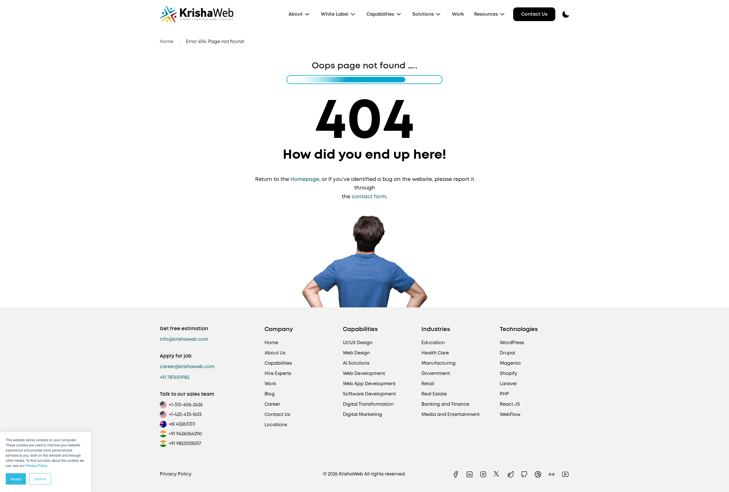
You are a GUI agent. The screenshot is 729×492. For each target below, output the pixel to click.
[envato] (511, 474)
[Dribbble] (538, 474)
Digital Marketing (362, 414)
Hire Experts (278, 373)
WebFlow (510, 414)
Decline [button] (40, 478)
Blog (270, 394)
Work (458, 14)
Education (433, 343)
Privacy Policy (36, 465)
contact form (369, 196)
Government (435, 373)
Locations (276, 425)
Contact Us (534, 14)
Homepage (304, 179)
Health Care (435, 353)
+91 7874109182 (174, 377)
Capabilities (380, 14)
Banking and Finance (445, 404)
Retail (427, 384)
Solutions (423, 14)
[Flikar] (552, 474)
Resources (486, 14)
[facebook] (456, 474)
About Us (275, 353)
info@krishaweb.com (184, 339)
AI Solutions (356, 363)
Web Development (364, 373)
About (295, 14)
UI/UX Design (357, 343)
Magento (510, 363)
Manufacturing (438, 363)
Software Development (369, 394)
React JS (510, 404)
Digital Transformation (368, 404)
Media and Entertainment (450, 414)
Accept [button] (16, 478)
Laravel (508, 384)
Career (272, 404)
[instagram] (483, 474)
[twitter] (497, 474)
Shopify (508, 373)
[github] (524, 474)
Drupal (507, 353)
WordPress (512, 343)
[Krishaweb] (197, 14)
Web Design (356, 353)
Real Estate (434, 394)
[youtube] (565, 474)
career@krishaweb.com (187, 366)
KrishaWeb (351, 474)
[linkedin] (470, 474)
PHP (504, 394)
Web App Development (369, 384)
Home (166, 41)
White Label (334, 14)
